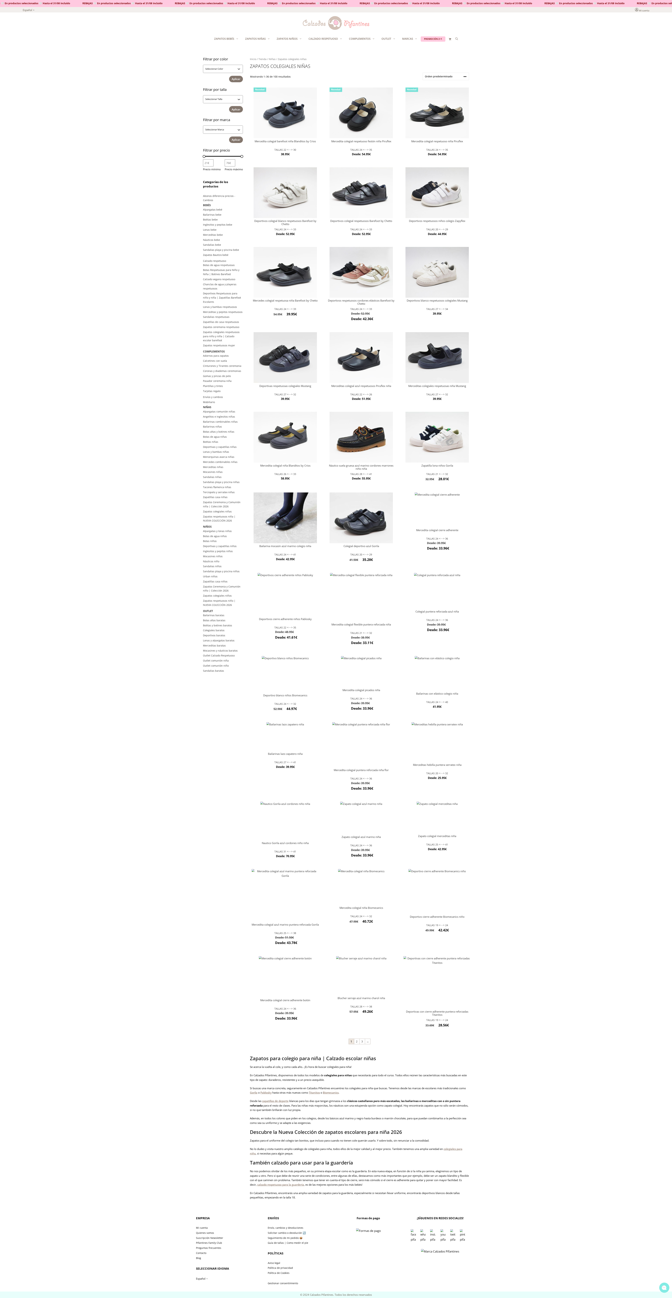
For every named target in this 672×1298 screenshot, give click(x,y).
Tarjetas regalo (211, 391)
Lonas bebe (209, 229)
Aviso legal (274, 1263)
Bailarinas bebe (212, 214)
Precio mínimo (212, 169)
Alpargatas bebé (212, 209)
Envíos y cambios (213, 397)
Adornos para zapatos (216, 355)
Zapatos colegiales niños (217, 595)
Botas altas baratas (214, 620)
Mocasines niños (213, 556)
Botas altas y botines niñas (218, 431)
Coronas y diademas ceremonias (222, 371)
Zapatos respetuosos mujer (219, 345)
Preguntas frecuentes (208, 1248)
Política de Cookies (278, 1273)
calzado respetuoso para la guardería (280, 1184)
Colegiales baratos (214, 630)
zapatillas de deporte (275, 1101)
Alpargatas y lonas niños (217, 531)
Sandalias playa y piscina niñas (221, 482)
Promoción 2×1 (433, 38)
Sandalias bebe (212, 244)
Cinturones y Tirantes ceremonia (222, 366)
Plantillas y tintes (213, 386)
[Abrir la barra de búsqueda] (456, 39)
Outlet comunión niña (216, 660)
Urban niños (210, 576)
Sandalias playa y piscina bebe (221, 249)
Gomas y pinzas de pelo (217, 376)
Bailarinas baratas (213, 615)
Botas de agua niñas (215, 436)
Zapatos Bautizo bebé (215, 255)
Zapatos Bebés (224, 38)
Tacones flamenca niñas (217, 487)
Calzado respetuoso (323, 38)
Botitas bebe (210, 219)
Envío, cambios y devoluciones (285, 1227)
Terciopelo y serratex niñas (219, 492)
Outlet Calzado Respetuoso (219, 655)
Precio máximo (234, 169)
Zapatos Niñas (255, 38)
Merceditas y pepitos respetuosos (223, 312)
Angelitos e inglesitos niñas (219, 416)
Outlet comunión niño (216, 665)
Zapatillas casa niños (215, 581)
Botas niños (210, 541)
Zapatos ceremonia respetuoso (221, 327)
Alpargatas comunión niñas (219, 411)
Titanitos (314, 1092)
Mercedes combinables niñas (220, 462)
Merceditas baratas (214, 645)
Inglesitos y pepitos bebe (217, 224)
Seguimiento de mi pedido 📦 (285, 1238)
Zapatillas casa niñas (215, 497)
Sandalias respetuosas (216, 317)
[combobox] (221, 68)
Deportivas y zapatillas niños (220, 546)
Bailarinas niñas (212, 426)
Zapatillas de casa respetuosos (221, 322)
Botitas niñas (210, 441)
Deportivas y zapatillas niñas (220, 447)
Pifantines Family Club (209, 1242)
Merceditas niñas (213, 467)
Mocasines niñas (213, 472)
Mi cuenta (644, 10)
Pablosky (266, 1092)
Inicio (253, 59)
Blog (198, 1258)
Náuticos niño (211, 561)
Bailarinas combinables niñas (220, 421)
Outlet (386, 38)
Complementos (359, 38)
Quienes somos (205, 1232)
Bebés (207, 205)
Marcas (407, 38)
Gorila (253, 1092)
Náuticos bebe (211, 240)
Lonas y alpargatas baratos (218, 640)
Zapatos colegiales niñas (217, 511)
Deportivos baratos (214, 635)
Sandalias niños (212, 566)
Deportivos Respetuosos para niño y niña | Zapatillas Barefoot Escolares (222, 297)
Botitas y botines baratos (217, 625)
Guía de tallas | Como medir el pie (288, 1242)
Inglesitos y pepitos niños (218, 551)
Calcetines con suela (215, 360)
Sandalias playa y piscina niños (221, 571)
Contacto (201, 1253)
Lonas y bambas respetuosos (220, 307)
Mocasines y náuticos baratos (220, 650)
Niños (207, 526)
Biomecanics (331, 1092)
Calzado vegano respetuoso (219, 279)
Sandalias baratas (213, 670)
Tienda (262, 59)
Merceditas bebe (213, 234)
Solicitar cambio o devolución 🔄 (287, 1232)
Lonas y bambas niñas (216, 451)
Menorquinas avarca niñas (218, 457)
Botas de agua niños (215, 536)
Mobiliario (209, 402)
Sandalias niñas (212, 477)
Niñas (272, 59)
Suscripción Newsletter (209, 1238)
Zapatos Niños (287, 38)
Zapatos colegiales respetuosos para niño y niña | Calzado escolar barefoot (221, 336)
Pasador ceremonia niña (217, 381)
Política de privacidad (280, 1267)
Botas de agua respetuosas (219, 265)
